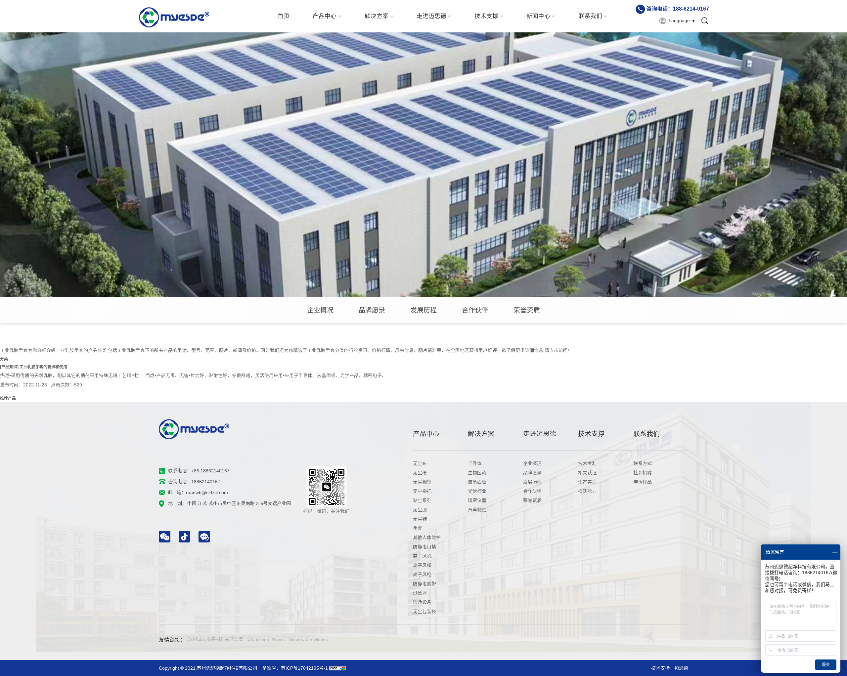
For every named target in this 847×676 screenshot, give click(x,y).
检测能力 (587, 491)
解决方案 (376, 16)
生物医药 (477, 472)
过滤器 (420, 593)
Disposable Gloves (308, 639)
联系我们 (590, 16)
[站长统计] (337, 668)
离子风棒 (422, 565)
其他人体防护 (427, 537)
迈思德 (681, 668)
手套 (417, 528)
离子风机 (422, 556)
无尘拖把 (422, 491)
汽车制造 (477, 509)
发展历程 (423, 310)
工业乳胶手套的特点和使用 (43, 367)
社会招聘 (642, 472)
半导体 (475, 463)
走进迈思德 (431, 16)
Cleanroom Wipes (266, 639)
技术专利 (587, 463)
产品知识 (9, 367)
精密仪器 (477, 500)
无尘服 (420, 509)
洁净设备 (422, 602)
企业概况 (320, 310)
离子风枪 (422, 574)
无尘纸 (420, 472)
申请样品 (642, 482)
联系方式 (642, 463)
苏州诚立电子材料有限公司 (216, 639)
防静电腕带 (424, 583)
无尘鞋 (420, 519)
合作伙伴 (475, 310)
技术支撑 (486, 16)
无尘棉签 (422, 482)
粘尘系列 (422, 500)
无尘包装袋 (424, 611)
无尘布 (420, 463)
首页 (284, 16)
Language (679, 20)
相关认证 (587, 472)
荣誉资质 (526, 310)
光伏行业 (477, 491)
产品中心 (324, 16)
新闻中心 (538, 16)
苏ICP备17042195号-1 (304, 668)
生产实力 (587, 482)
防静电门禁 (424, 546)
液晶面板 (477, 482)
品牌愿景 (372, 310)
